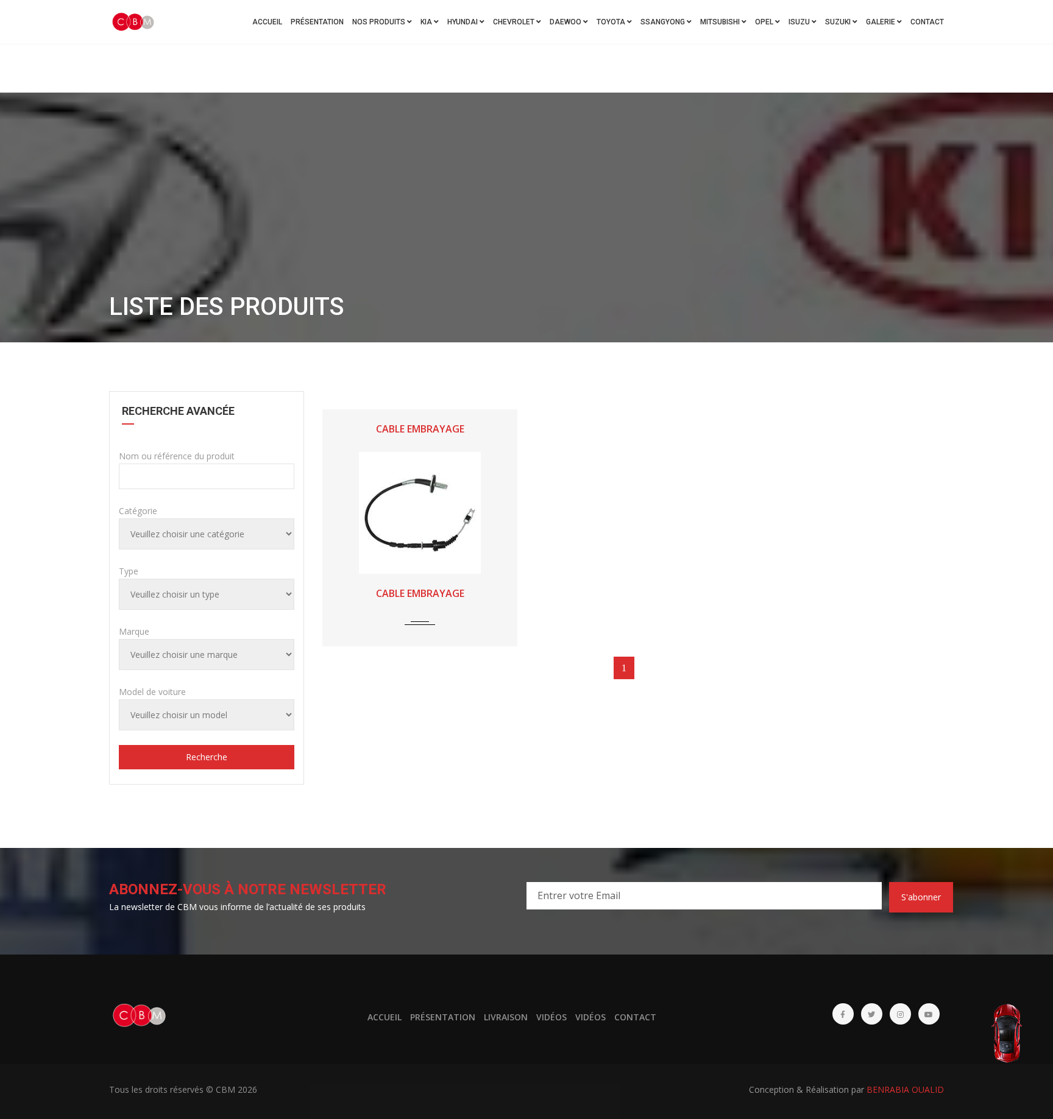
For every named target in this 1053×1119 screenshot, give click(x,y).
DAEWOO (566, 22)
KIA (427, 22)
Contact (927, 22)
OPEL (765, 22)
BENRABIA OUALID (905, 1089)
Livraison (506, 1017)
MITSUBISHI (721, 22)
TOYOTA (612, 22)
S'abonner (921, 897)
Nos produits (379, 22)
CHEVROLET (514, 22)
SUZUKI (839, 22)
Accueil (267, 22)
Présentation (317, 22)
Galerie (881, 22)
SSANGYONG (663, 22)
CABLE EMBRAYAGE (420, 429)
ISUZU (800, 22)
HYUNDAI (463, 22)
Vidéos (551, 1017)
